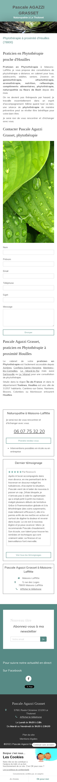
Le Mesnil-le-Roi (29, 370)
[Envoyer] (43, 639)
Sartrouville (9, 374)
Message (7, 306)
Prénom (7, 259)
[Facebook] (28, 679)
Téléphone (8, 283)
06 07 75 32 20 (29, 431)
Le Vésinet (24, 374)
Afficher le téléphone (30, 589)
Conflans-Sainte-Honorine (27, 367)
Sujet (5, 294)
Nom (5, 247)
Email (5, 271)
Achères (7, 367)
